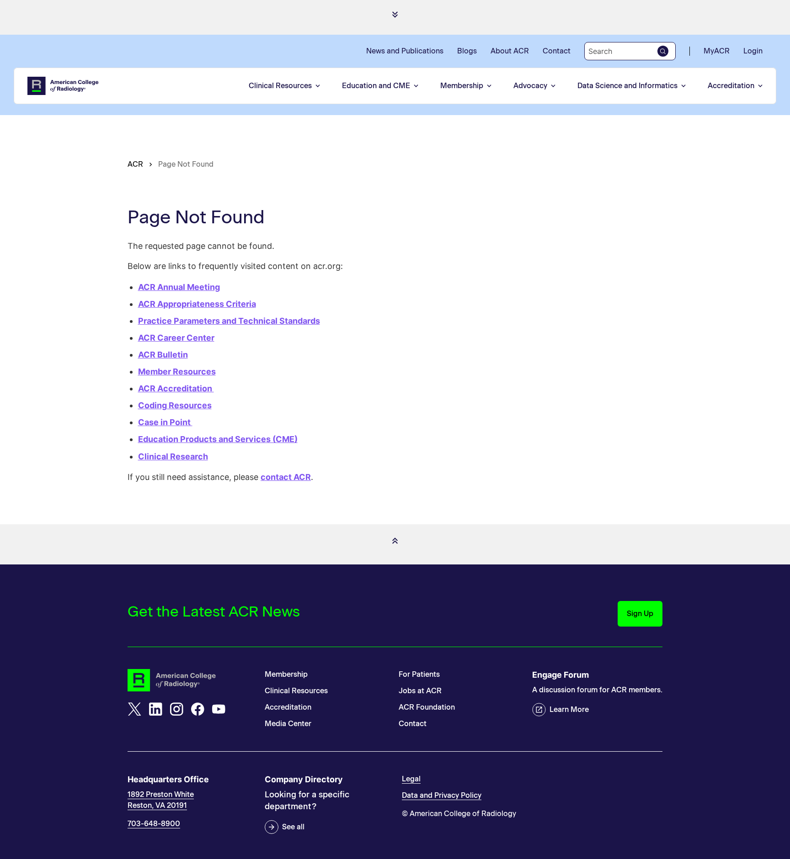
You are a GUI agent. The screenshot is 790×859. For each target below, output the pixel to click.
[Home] (63, 86)
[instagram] (176, 709)
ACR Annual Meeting (179, 287)
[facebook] (197, 709)
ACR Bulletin (163, 354)
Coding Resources (175, 405)
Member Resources (177, 371)
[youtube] (218, 709)
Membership (461, 85)
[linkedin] (155, 709)
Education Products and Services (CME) (218, 439)
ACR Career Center (176, 338)
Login (753, 51)
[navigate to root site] (189, 680)
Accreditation (731, 85)
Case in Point (165, 422)
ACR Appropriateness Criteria (197, 304)
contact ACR (286, 477)
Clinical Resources (280, 85)
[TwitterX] (134, 709)
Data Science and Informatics (627, 85)
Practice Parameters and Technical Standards (229, 321)
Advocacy (530, 85)
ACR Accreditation (176, 388)
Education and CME (376, 85)
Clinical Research (173, 456)
